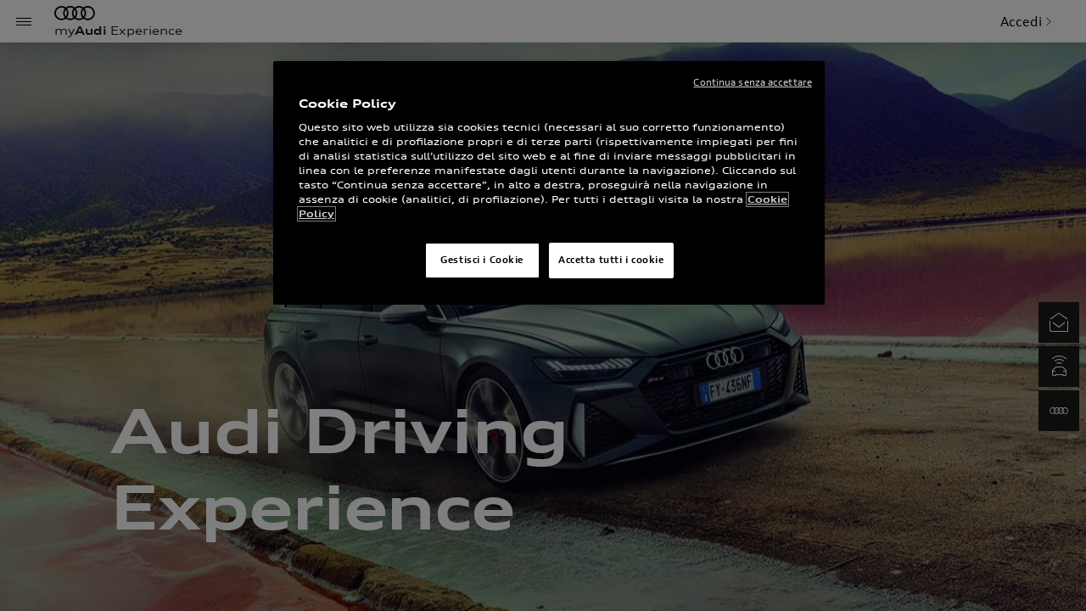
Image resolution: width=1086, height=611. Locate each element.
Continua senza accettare (752, 82)
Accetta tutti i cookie (611, 260)
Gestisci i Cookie (481, 260)
